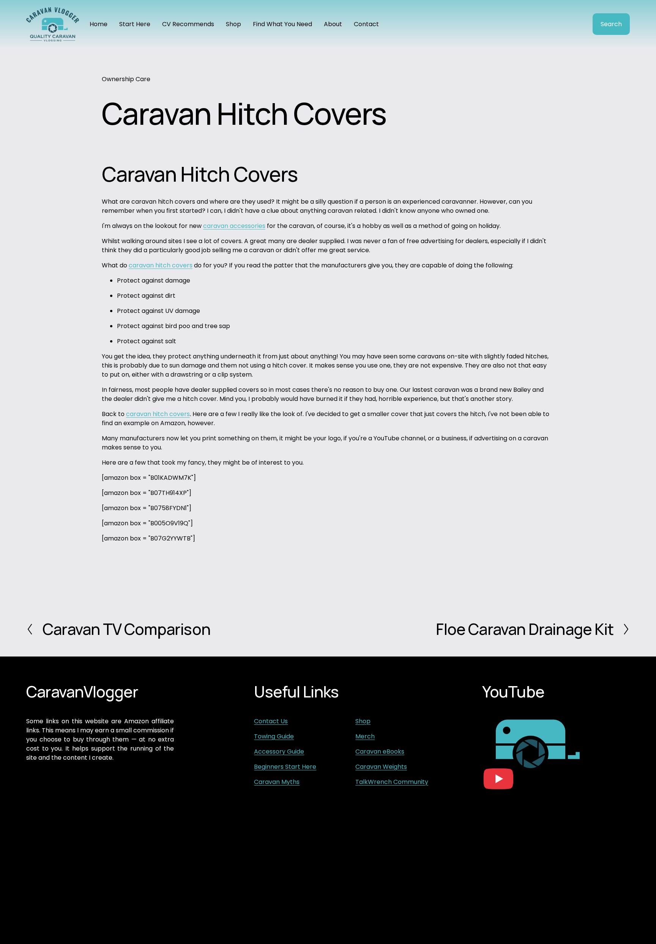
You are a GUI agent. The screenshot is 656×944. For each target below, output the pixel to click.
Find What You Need (282, 24)
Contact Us (271, 721)
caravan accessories (234, 225)
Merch (365, 736)
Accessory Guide (279, 751)
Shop (233, 24)
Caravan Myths (277, 782)
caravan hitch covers (160, 265)
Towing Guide (274, 736)
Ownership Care (126, 79)
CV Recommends (188, 24)
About (333, 24)
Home (98, 24)
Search (611, 24)
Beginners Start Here (285, 766)
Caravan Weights (381, 766)
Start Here (134, 24)
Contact (366, 24)
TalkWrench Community (391, 782)
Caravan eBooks (379, 751)
